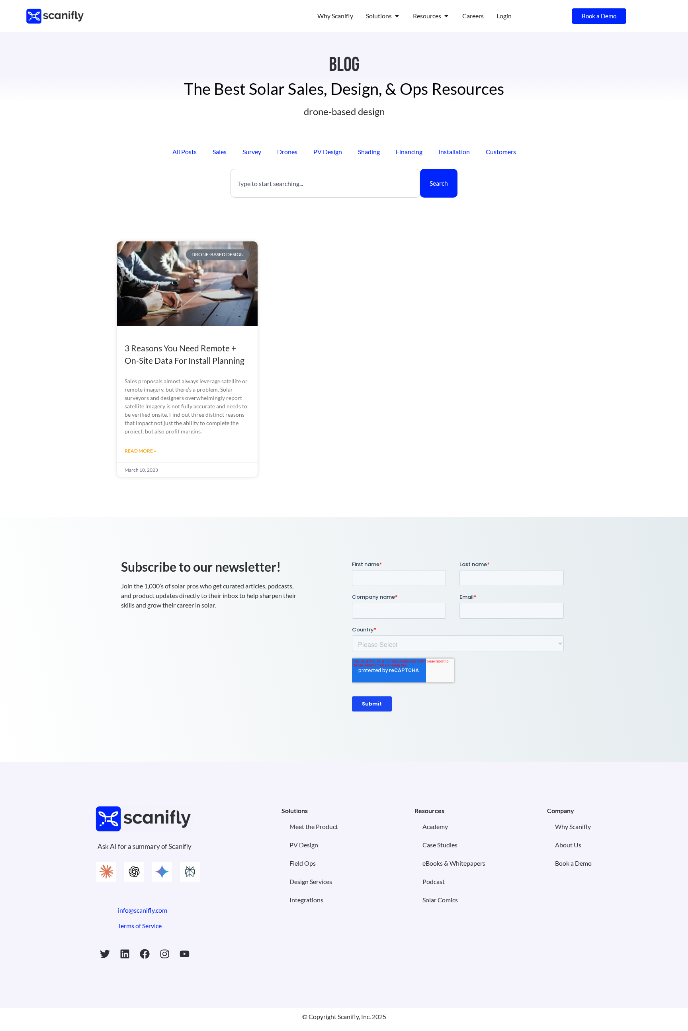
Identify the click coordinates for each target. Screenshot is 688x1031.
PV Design (327, 151)
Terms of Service (140, 925)
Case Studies (439, 845)
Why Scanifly (573, 826)
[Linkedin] (125, 954)
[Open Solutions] (397, 16)
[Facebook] (144, 954)
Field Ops (302, 863)
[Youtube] (184, 954)
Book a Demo (573, 863)
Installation (454, 151)
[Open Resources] (446, 16)
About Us (568, 845)
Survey (251, 151)
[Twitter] (105, 954)
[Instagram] (164, 954)
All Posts (184, 151)
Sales (220, 151)
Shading (369, 151)
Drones (287, 151)
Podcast (433, 881)
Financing (409, 151)
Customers (501, 151)
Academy (435, 826)
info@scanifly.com (142, 910)
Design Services (310, 881)
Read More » (140, 451)
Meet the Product (313, 826)
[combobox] (325, 183)
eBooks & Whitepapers (453, 863)
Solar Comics (440, 900)
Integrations (306, 900)
